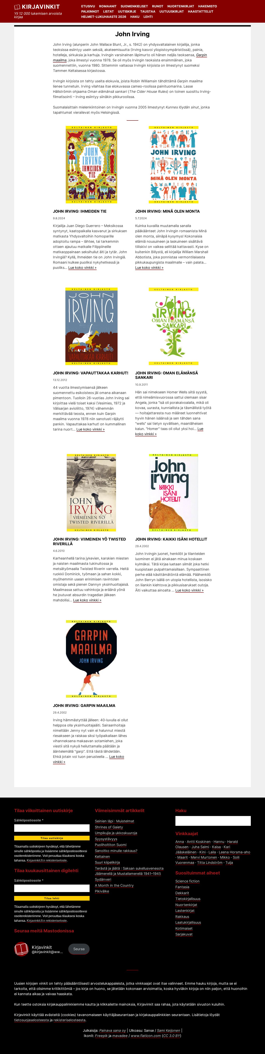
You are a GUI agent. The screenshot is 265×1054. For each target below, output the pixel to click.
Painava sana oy (112, 1030)
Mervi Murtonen (204, 857)
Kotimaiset (184, 928)
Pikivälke (102, 891)
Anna (179, 842)
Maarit (182, 857)
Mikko (225, 857)
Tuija (229, 863)
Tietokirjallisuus (187, 899)
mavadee (120, 1036)
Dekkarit (182, 893)
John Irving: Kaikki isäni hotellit (171, 539)
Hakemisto (207, 6)
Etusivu (88, 6)
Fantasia (182, 887)
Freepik (101, 1036)
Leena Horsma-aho (234, 852)
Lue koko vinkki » (82, 268)
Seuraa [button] (79, 949)
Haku (134, 17)
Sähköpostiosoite (28, 820)
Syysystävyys (106, 839)
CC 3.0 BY (171, 1036)
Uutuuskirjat (171, 11)
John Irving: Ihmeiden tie (80, 211)
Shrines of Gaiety (109, 827)
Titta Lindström (210, 863)
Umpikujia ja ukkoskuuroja (116, 833)
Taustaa (147, 11)
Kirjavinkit (41, 6)
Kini (202, 852)
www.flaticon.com (146, 1036)
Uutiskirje (127, 11)
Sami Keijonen (168, 1030)
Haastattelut (200, 11)
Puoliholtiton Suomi (110, 845)
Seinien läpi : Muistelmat (114, 821)
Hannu (219, 842)
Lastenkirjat (185, 911)
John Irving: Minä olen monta (167, 211)
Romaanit (108, 6)
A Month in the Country (114, 885)
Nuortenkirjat (180, 6)
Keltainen (102, 857)
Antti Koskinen (199, 842)
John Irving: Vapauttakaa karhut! (90, 373)
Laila (212, 852)
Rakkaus (182, 917)
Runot (157, 6)
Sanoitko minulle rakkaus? (116, 851)
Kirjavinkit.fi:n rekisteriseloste (47, 860)
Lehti (148, 17)
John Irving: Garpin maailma (84, 705)
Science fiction (187, 881)
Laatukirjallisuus (188, 922)
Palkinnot (90, 11)
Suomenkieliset (134, 6)
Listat (108, 11)
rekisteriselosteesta (69, 1020)
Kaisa (216, 847)
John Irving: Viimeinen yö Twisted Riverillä (89, 541)
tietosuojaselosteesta (31, 1020)
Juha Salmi (200, 847)
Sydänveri (103, 879)
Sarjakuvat (184, 934)
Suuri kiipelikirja (107, 862)
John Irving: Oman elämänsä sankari (166, 375)
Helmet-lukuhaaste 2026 (103, 17)
